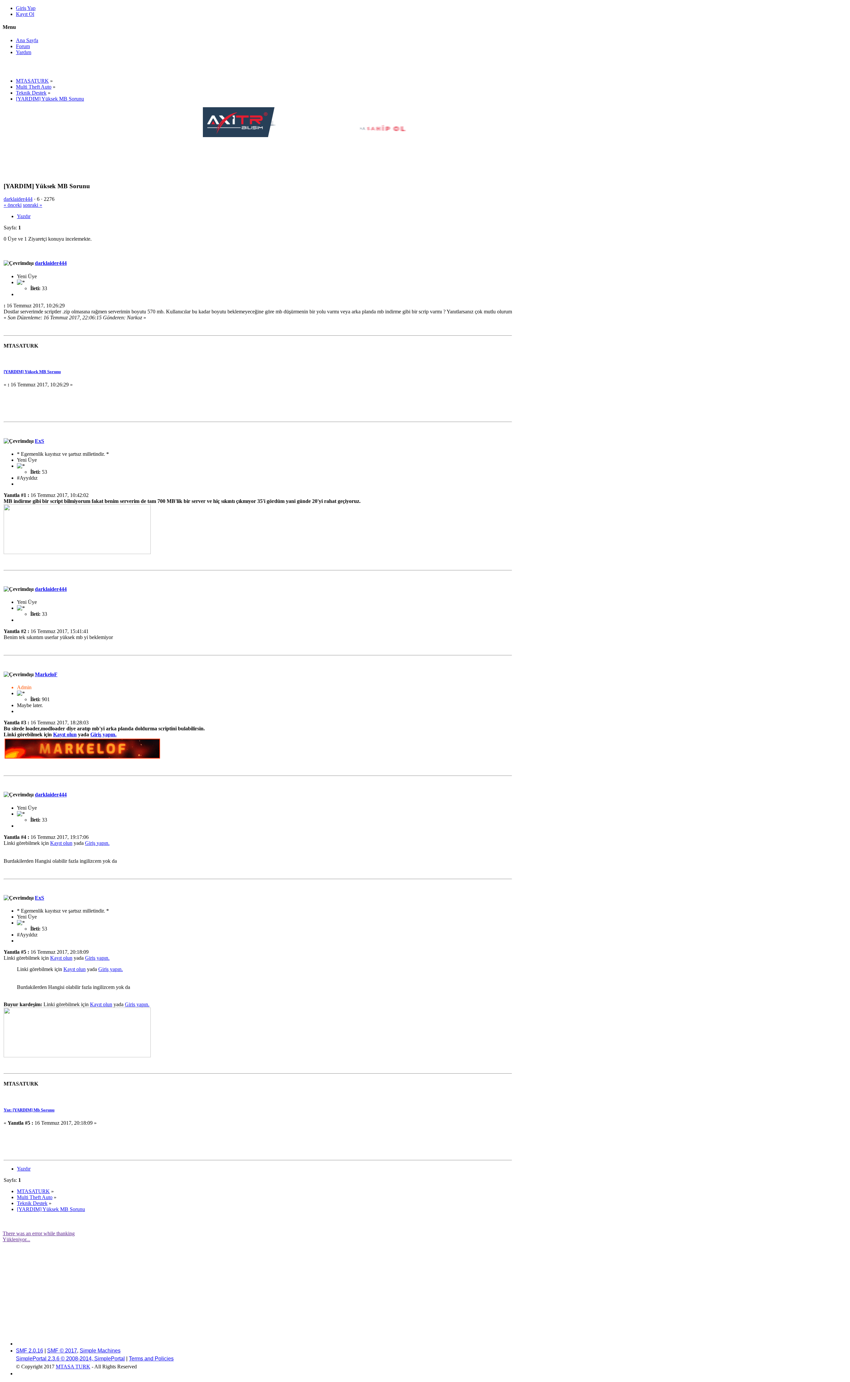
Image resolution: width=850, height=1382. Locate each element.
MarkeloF (46, 674)
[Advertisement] (324, 153)
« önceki (13, 205)
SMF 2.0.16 (29, 1350)
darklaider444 (18, 199)
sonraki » (32, 205)
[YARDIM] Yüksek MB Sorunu (32, 371)
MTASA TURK (73, 1366)
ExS (39, 441)
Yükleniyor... (16, 1239)
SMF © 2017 (62, 1350)
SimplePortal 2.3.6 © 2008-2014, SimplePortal (70, 1358)
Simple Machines (100, 1350)
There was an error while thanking (39, 1233)
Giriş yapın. (103, 734)
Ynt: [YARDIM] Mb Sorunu (29, 1109)
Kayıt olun (65, 734)
